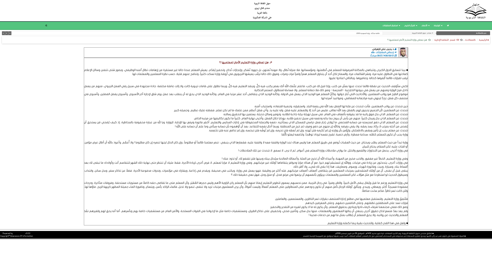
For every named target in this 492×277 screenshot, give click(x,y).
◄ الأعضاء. (425, 25)
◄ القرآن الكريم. (410, 25)
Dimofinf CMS (19, 233)
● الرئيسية (484, 40)
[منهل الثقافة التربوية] (370, 11)
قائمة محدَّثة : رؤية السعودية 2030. (368, 33)
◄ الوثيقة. (438, 25)
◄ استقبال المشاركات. (391, 25)
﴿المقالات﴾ (470, 40)
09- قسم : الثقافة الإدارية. (446, 40)
